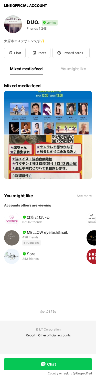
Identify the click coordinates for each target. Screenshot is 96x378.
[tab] (26, 69)
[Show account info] (50, 23)
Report (30, 335)
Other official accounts (54, 335)
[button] (39, 53)
